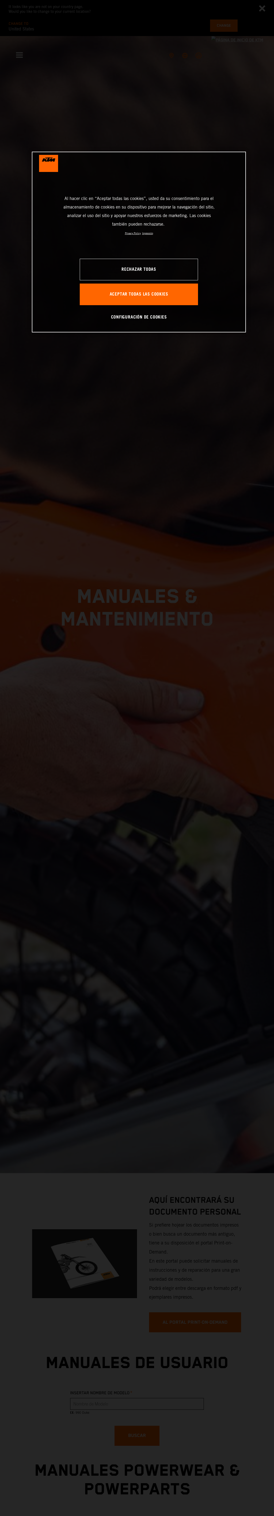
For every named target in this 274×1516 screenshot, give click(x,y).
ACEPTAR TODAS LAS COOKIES (139, 294)
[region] (139, 242)
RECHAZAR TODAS (138, 269)
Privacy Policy (133, 233)
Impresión (147, 233)
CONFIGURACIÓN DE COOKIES (139, 317)
